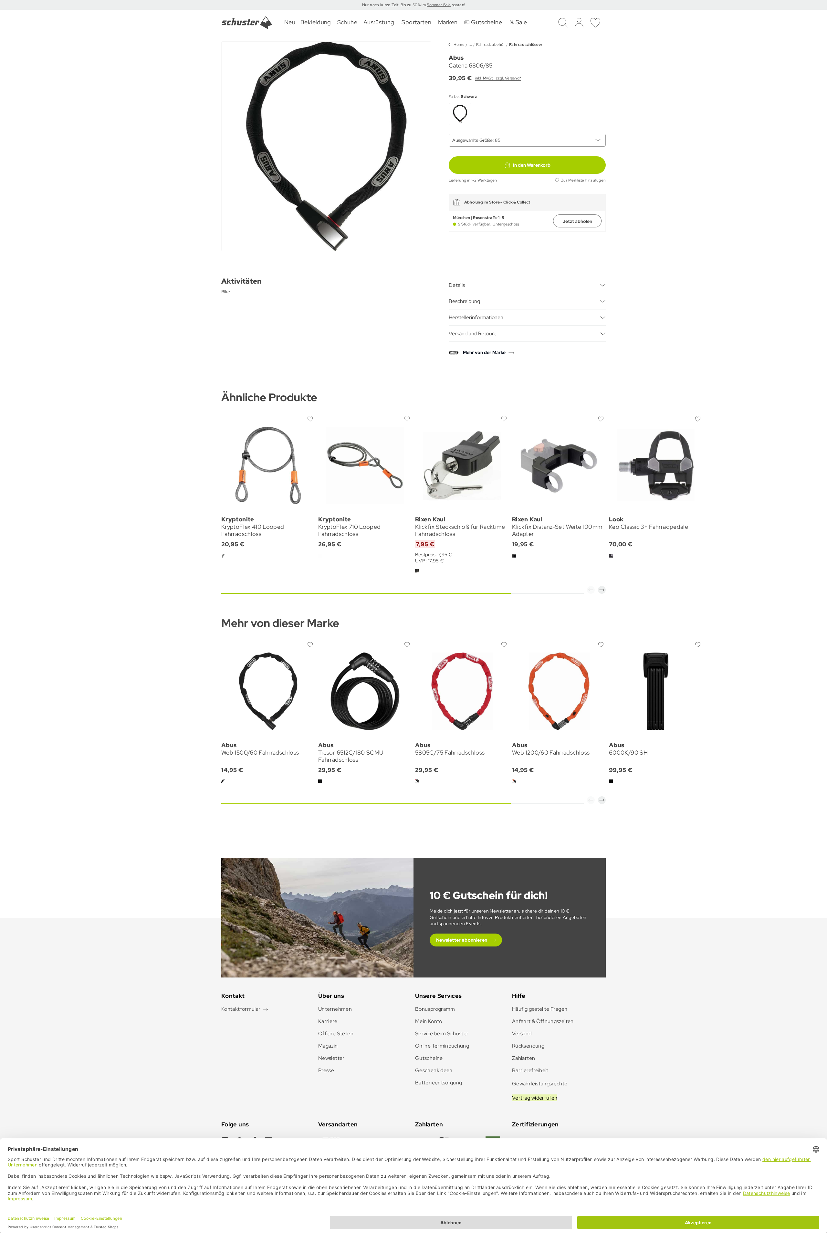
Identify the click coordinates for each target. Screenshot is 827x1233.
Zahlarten (523, 1058)
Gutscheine (429, 1058)
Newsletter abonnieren (461, 940)
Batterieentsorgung (438, 1082)
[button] (591, 590)
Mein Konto (428, 1021)
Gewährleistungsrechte (540, 1083)
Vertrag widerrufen (534, 1097)
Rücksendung (528, 1045)
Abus (456, 57)
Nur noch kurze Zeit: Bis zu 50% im (394, 4)
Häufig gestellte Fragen (539, 1009)
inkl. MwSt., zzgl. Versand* (498, 78)
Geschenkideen (434, 1070)
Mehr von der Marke (484, 352)
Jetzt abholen (577, 221)
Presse (326, 1070)
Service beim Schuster (442, 1033)
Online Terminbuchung (442, 1045)
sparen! (458, 4)
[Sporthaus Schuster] (246, 22)
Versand (522, 1033)
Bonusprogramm (435, 1009)
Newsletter (331, 1058)
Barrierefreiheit (530, 1070)
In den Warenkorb (531, 165)
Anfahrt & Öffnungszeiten (543, 1021)
